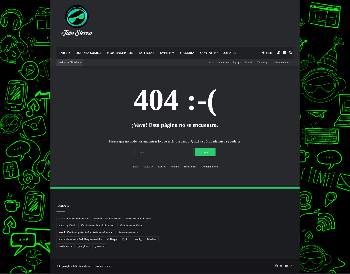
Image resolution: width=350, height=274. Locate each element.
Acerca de (223, 62)
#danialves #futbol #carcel (138, 218)
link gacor (0, 273)
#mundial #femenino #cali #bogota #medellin (80, 239)
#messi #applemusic (128, 232)
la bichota (151, 239)
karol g (138, 239)
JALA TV (229, 52)
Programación (120, 52)
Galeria (187, 52)
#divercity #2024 (67, 225)
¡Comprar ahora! (282, 62)
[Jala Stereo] (77, 21)
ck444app (112, 239)
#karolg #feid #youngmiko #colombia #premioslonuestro (86, 232)
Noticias (146, 52)
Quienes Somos (88, 52)
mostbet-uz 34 (65, 246)
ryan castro (100, 246)
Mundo (249, 62)
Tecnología (263, 62)
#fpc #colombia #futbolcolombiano (97, 225)
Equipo (237, 62)
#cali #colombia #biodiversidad (74, 218)
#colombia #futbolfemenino (107, 218)
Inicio (64, 52)
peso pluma (83, 246)
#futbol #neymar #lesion (131, 225)
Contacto (209, 52)
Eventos (167, 52)
